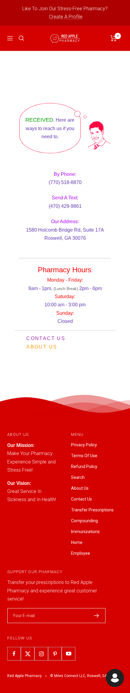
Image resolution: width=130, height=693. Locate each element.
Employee (80, 553)
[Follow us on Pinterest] (55, 653)
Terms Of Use (84, 455)
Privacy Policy (84, 444)
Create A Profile (66, 17)
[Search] (21, 38)
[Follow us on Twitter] (27, 653)
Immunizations (85, 531)
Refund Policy (84, 466)
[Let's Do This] (96, 615)
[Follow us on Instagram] (41, 653)
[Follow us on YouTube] (68, 653)
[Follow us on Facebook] (14, 653)
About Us (41, 346)
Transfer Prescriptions (92, 509)
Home (77, 542)
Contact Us (45, 338)
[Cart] (113, 38)
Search (78, 477)
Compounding (84, 520)
